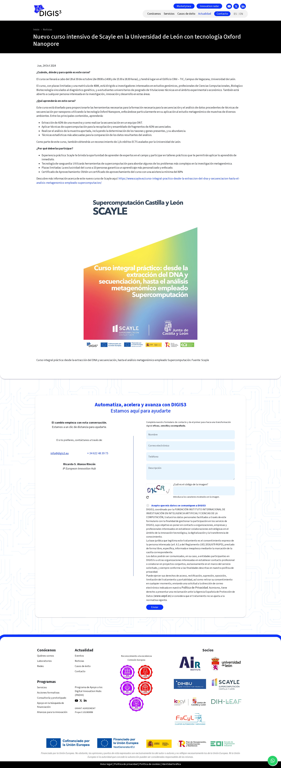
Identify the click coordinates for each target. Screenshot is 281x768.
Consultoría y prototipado (51, 698)
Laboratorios (44, 661)
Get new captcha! (147, 497)
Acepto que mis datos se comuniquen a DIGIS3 (178, 505)
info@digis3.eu (60, 453)
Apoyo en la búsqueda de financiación (50, 705)
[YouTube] (229, 6)
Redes (40, 666)
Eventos (79, 656)
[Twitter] (236, 6)
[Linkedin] (243, 6)
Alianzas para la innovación (52, 712)
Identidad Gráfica (171, 764)
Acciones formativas (48, 692)
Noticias (47, 30)
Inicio (36, 30)
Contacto (80, 671)
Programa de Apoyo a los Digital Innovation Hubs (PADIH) (88, 691)
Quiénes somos (45, 656)
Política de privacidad (126, 764)
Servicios (42, 687)
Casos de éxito (83, 666)
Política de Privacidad (194, 588)
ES (235, 14)
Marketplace (184, 6)
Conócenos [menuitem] (154, 14)
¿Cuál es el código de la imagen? (190, 484)
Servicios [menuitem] (169, 14)
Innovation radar (209, 6)
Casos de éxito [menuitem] (186, 14)
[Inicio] (49, 12)
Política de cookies (149, 764)
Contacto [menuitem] (222, 14)
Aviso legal (106, 764)
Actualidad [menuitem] (204, 14)
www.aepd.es (162, 596)
